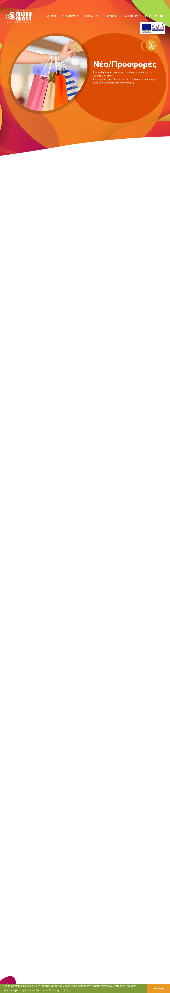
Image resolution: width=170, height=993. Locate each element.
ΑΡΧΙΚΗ (51, 15)
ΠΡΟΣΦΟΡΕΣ (111, 15)
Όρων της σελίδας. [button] (60, 990)
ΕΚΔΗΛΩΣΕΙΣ (91, 15)
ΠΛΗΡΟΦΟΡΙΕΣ (131, 15)
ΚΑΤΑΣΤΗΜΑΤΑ (70, 15)
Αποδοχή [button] (158, 988)
